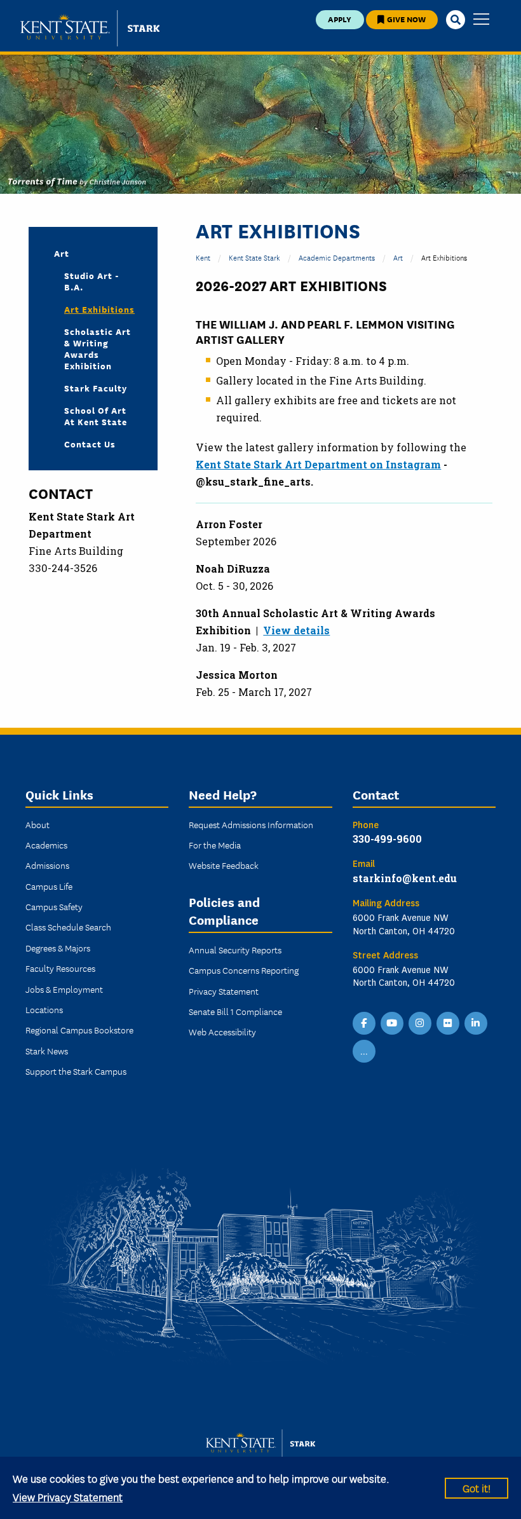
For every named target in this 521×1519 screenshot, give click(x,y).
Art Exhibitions (99, 309)
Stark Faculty (95, 387)
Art (398, 257)
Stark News (46, 1051)
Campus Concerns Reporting (244, 970)
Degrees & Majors (57, 948)
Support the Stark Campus (75, 1071)
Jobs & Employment (64, 989)
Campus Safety (54, 906)
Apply (339, 18)
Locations (44, 1009)
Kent (203, 257)
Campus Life (48, 886)
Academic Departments (337, 257)
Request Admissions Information (251, 824)
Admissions (47, 865)
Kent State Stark (254, 257)
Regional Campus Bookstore (79, 1030)
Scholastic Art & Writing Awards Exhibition (97, 348)
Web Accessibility (222, 1032)
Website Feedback (224, 865)
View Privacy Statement (68, 1496)
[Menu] (481, 20)
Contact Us (90, 443)
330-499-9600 (387, 838)
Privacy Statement (224, 991)
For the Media (215, 845)
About (37, 824)
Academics (46, 845)
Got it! (477, 1487)
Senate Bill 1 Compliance (235, 1011)
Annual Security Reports (235, 950)
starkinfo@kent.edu (405, 878)
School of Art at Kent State (95, 415)
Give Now (405, 18)
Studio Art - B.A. (91, 280)
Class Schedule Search (68, 927)
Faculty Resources (60, 968)
